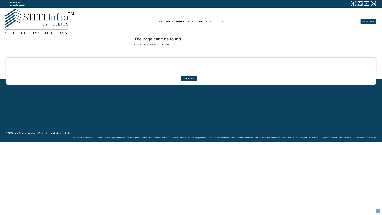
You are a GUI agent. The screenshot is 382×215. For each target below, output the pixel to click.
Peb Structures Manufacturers (72, 138)
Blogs (208, 21)
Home (161, 21)
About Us (169, 21)
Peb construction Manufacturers (151, 138)
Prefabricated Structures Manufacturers (204, 138)
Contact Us (218, 21)
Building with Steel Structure (282, 138)
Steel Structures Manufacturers (176, 138)
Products (180, 21)
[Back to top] (378, 211)
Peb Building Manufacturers (126, 138)
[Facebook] (353, 3)
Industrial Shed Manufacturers (231, 138)
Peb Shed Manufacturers (303, 138)
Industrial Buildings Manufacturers (257, 138)
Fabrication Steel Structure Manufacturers (330, 138)
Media (201, 21)
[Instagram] (373, 3)
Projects (192, 21)
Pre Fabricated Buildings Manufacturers (362, 138)
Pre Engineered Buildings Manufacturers (100, 138)
